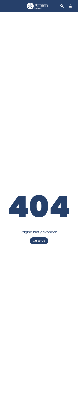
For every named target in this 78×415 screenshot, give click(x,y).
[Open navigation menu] (7, 6)
